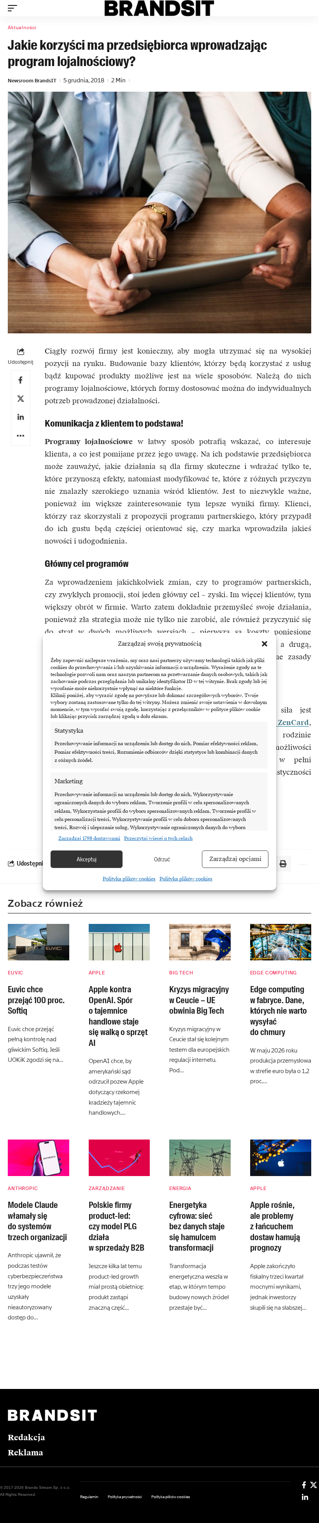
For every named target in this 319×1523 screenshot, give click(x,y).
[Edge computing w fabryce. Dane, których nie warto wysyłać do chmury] (281, 942)
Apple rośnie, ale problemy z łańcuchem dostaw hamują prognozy (275, 1226)
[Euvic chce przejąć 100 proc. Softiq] (38, 942)
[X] (313, 1485)
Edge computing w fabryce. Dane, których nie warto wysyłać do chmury (278, 1011)
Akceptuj (86, 859)
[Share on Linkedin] (20, 417)
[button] (264, 644)
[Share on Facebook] (20, 380)
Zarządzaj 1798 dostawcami (89, 838)
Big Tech (181, 973)
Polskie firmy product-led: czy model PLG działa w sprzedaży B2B (116, 1226)
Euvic (15, 973)
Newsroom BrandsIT (32, 80)
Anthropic (23, 1188)
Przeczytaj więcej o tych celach (158, 838)
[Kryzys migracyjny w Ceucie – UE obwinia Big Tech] (200, 942)
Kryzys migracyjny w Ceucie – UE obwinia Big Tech (199, 1000)
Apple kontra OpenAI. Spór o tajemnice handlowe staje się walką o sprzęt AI (118, 1016)
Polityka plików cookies (129, 879)
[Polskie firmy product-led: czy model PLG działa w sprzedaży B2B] (119, 1158)
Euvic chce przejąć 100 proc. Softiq (36, 1000)
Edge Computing (273, 973)
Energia (180, 1188)
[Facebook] (304, 1485)
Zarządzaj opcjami (235, 859)
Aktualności (22, 27)
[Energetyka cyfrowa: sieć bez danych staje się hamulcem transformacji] (200, 1158)
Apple (97, 973)
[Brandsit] (160, 8)
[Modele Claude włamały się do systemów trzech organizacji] (38, 1158)
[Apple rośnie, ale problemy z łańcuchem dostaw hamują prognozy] (281, 1158)
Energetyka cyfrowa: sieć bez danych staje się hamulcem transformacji (197, 1226)
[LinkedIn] (305, 1497)
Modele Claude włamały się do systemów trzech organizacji (37, 1221)
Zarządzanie (107, 1188)
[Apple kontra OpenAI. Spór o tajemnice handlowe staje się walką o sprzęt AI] (119, 942)
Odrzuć (162, 859)
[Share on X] (20, 398)
